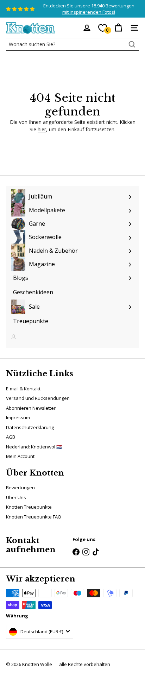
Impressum (18, 417)
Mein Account (20, 456)
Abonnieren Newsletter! (31, 408)
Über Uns (16, 497)
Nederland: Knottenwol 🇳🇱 (34, 447)
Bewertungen (20, 487)
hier (42, 129)
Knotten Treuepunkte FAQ (33, 517)
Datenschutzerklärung (30, 427)
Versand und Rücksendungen (38, 398)
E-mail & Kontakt (23, 388)
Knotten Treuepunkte (29, 507)
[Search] (132, 44)
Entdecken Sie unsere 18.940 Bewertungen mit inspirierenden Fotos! (88, 8)
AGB (10, 437)
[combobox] (72, 44)
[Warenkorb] (118, 28)
